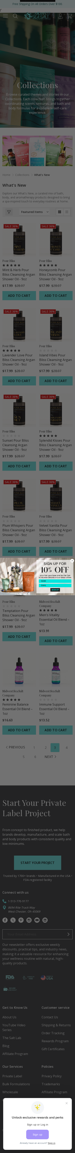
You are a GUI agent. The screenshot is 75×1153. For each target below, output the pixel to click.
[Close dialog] (72, 561)
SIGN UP (55, 590)
